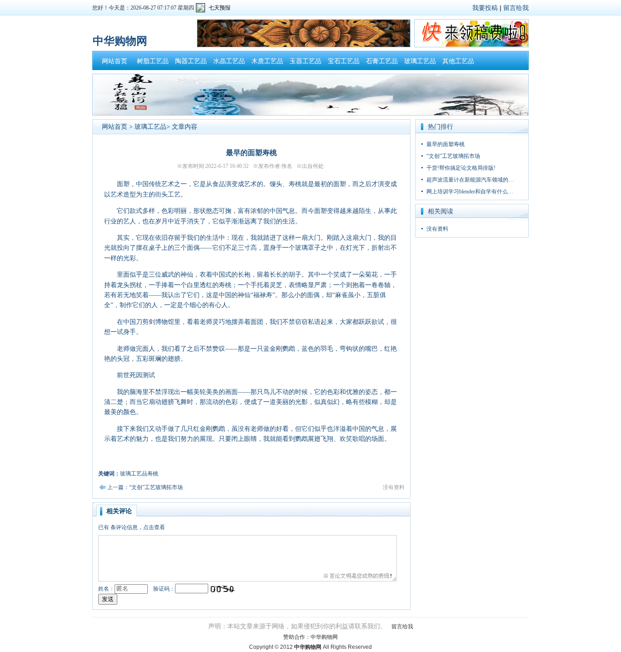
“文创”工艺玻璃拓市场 (453, 156)
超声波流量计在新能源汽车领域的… (470, 180)
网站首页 (114, 61)
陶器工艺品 (191, 61)
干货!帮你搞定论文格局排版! (461, 168)
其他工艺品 (458, 61)
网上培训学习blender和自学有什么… (469, 191)
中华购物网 (324, 637)
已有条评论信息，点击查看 (131, 527)
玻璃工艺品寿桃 (139, 473)
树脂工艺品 (153, 61)
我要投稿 (485, 7)
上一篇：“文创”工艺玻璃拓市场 (145, 487)
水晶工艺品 (229, 61)
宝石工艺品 (344, 61)
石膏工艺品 (382, 61)
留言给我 (516, 7)
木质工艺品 (267, 61)
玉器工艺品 (305, 61)
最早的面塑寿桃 (445, 144)
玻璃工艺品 (420, 61)
